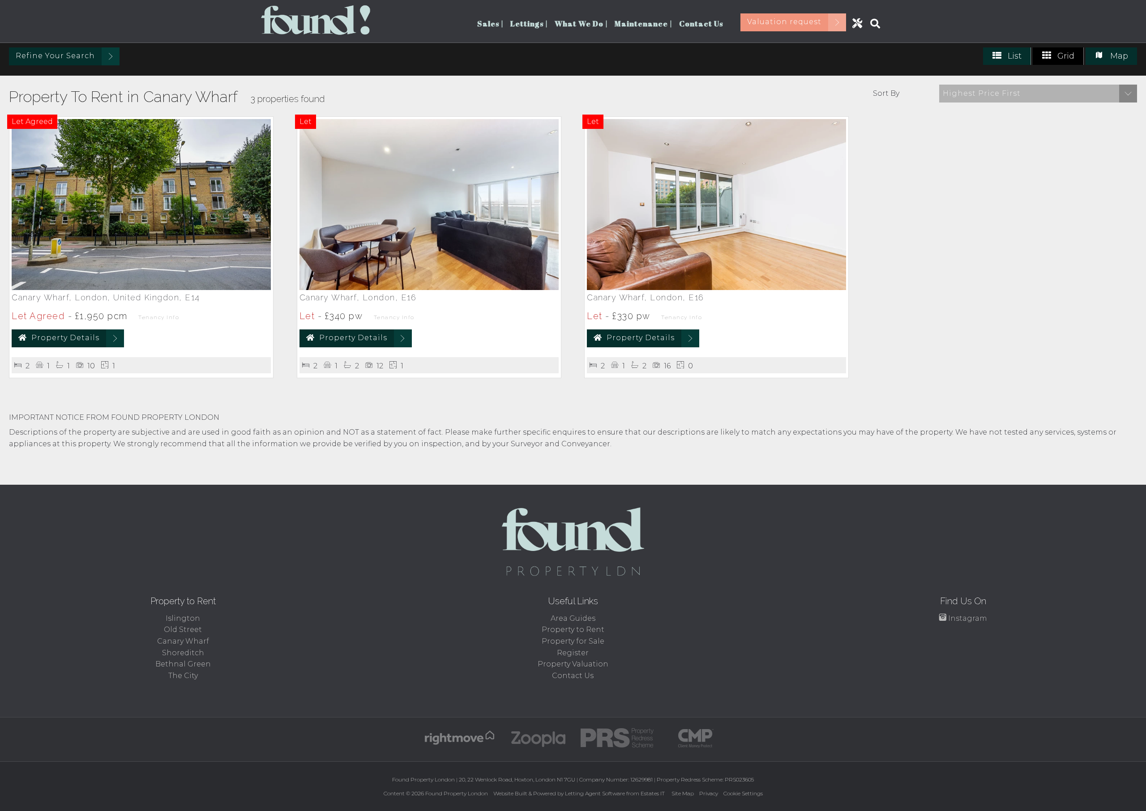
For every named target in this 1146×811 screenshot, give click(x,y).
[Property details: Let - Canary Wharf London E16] (429, 287)
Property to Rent (573, 629)
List (1013, 56)
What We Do (581, 23)
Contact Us (701, 23)
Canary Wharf (183, 641)
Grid (1064, 56)
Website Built (510, 793)
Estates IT (653, 793)
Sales (490, 23)
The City (183, 675)
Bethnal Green (183, 664)
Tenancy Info (158, 317)
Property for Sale (573, 641)
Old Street (183, 629)
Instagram (966, 618)
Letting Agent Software (595, 793)
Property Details (65, 337)
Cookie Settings (743, 793)
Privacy (708, 793)
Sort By (886, 93)
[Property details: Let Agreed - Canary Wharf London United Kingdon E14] (141, 287)
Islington (183, 618)
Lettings (529, 23)
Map (1118, 56)
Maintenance (643, 23)
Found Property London (456, 793)
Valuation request (784, 21)
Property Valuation (573, 664)
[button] (1038, 93)
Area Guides (573, 618)
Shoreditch (183, 653)
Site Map (682, 793)
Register (573, 653)
